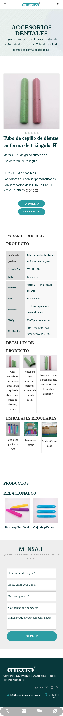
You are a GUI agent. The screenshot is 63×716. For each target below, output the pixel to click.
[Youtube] (42, 687)
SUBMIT (32, 636)
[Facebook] (36, 687)
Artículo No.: (13, 190)
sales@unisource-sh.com (28, 695)
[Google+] (57, 687)
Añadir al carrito (31, 211)
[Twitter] (47, 687)
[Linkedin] (52, 687)
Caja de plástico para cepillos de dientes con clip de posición (45, 527)
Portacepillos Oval (17, 527)
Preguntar (33, 204)
